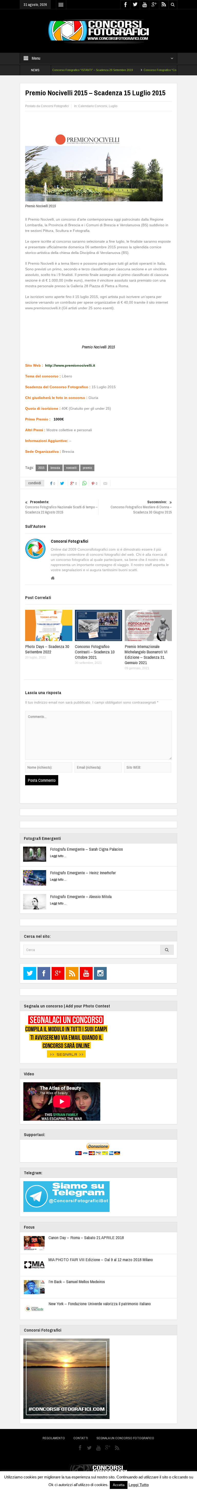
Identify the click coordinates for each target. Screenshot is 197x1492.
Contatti (80, 1438)
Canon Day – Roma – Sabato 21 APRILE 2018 (86, 1237)
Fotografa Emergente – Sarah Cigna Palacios (86, 849)
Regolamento (54, 1438)
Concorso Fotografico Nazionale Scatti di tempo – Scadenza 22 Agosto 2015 (61, 507)
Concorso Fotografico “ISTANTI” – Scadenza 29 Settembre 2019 (72, 69)
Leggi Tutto (139, 1485)
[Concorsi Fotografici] (98, 31)
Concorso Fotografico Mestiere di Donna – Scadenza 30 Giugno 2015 (141, 507)
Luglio (113, 106)
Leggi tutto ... (58, 856)
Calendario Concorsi (92, 106)
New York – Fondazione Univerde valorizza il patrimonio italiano (99, 1303)
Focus (29, 1227)
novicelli (71, 468)
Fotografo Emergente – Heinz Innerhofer (83, 872)
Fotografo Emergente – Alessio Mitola (81, 896)
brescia (55, 468)
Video (29, 1074)
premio (87, 468)
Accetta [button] (118, 1485)
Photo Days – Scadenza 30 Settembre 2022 (47, 649)
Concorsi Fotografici (69, 541)
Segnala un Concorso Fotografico (125, 1438)
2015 (41, 468)
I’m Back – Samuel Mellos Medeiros (76, 1281)
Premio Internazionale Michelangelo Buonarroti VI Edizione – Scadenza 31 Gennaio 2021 (146, 654)
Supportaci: (34, 1134)
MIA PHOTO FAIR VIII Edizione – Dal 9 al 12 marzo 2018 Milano (100, 1259)
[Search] (167, 950)
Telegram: (33, 1173)
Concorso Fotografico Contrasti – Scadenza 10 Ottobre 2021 (95, 651)
